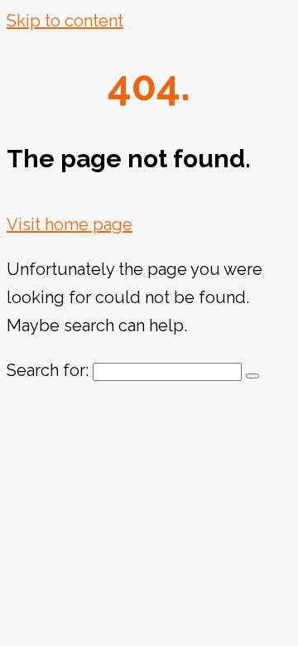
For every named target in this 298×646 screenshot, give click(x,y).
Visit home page (69, 224)
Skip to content (65, 21)
